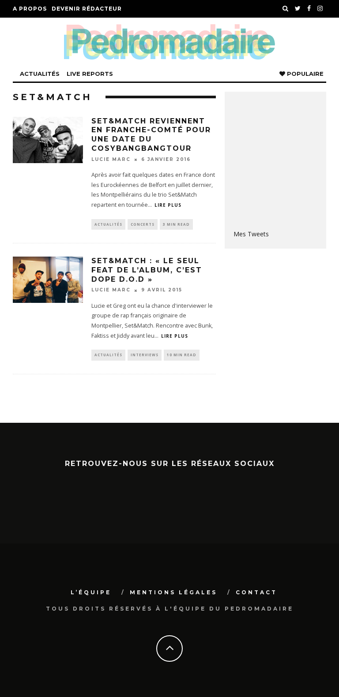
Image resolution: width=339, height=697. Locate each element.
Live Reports (90, 73)
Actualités (40, 73)
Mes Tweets (251, 234)
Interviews (144, 354)
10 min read (181, 354)
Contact (256, 592)
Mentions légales (173, 592)
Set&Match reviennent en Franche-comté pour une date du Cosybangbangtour (151, 135)
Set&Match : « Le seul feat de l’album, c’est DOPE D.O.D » (146, 270)
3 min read (176, 224)
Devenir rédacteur (87, 8)
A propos (30, 8)
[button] (48, 140)
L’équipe (91, 592)
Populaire (304, 73)
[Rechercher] (285, 9)
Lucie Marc (111, 159)
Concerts (142, 224)
